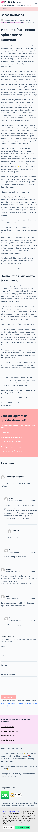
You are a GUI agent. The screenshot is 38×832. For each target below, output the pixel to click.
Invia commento (8, 697)
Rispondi (33, 479)
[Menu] (36, 3)
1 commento (17, 441)
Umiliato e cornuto (7, 727)
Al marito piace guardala (9, 731)
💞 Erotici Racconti (12, 2)
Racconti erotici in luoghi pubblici (12, 22)
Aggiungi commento (8, 674)
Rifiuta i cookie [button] (8, 827)
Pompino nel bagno (7, 736)
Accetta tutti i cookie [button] (22, 827)
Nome (3, 646)
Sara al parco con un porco (11, 447)
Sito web (4, 665)
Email (2, 656)
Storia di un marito (7, 740)
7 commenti (30, 22)
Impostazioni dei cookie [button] (11, 811)
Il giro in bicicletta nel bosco (11, 437)
